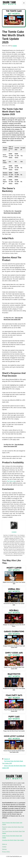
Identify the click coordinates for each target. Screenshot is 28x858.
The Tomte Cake (11, 481)
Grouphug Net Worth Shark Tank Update (13, 840)
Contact (4, 846)
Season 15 (7, 759)
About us (4, 844)
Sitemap (4, 849)
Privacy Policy (6, 851)
